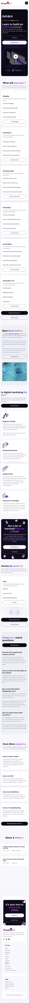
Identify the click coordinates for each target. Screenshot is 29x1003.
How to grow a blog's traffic (9, 112)
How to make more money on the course (12, 191)
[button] (26, 3)
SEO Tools (5, 588)
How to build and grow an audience (11, 223)
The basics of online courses (9, 178)
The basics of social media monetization (12, 251)
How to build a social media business (12, 255)
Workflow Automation (8, 297)
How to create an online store (10, 146)
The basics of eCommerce (9, 141)
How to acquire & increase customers (12, 150)
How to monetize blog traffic (9, 116)
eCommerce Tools (7, 593)
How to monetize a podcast (9, 228)
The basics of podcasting (9, 214)
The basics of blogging (8, 103)
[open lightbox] (16, 56)
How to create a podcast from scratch (11, 219)
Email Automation (7, 288)
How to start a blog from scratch (10, 108)
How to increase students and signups (12, 187)
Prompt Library (6, 301)
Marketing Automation (8, 292)
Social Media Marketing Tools (10, 597)
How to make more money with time (11, 155)
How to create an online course (10, 182)
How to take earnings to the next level (12, 264)
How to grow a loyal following (10, 260)
